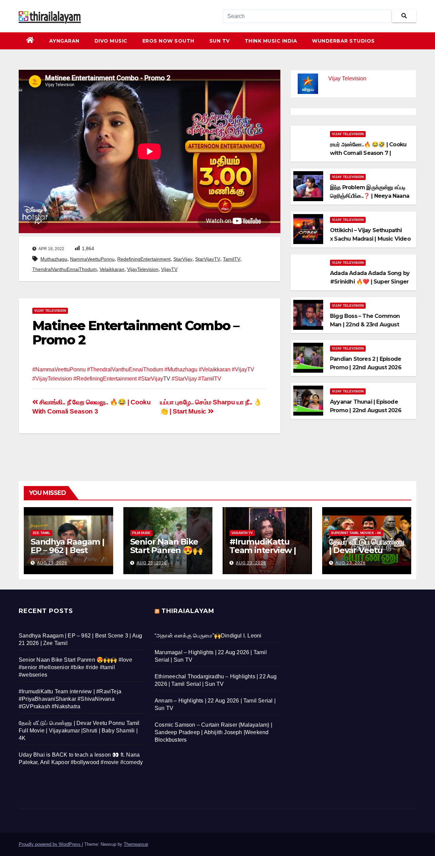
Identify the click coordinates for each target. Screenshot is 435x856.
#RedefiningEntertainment (105, 379)
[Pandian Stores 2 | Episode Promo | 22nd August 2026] (308, 357)
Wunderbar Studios (343, 41)
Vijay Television (50, 310)
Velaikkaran (112, 269)
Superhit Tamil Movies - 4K (356, 533)
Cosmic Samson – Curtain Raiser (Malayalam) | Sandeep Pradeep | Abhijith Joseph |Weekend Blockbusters (213, 732)
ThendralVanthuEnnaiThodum (64, 269)
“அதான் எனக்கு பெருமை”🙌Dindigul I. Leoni (208, 636)
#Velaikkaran (214, 369)
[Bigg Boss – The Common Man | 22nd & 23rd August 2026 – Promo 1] (308, 314)
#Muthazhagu (180, 369)
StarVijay (182, 259)
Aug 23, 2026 (52, 563)
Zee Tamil (41, 533)
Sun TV (219, 41)
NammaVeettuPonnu (92, 259)
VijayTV (169, 269)
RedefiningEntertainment (144, 259)
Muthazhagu (53, 259)
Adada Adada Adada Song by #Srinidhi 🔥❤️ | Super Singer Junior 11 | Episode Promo (370, 281)
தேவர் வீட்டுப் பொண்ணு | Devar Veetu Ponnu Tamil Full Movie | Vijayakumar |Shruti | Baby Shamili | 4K (79, 730)
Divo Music (110, 41)
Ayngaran (64, 41)
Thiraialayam (187, 611)
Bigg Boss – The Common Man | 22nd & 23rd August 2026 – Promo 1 (365, 324)
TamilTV (231, 259)
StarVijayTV (207, 259)
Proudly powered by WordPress (50, 844)
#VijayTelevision (52, 379)
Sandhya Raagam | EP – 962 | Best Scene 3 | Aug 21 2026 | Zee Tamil (67, 554)
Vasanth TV (242, 533)
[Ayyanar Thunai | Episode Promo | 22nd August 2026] (308, 400)
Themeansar (136, 844)
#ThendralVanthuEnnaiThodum (125, 369)
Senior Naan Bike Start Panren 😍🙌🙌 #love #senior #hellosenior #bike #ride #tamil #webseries (75, 667)
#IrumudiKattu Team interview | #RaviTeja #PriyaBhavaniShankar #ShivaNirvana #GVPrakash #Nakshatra (70, 699)
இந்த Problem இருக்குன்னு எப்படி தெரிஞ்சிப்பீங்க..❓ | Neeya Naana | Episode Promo (369, 196)
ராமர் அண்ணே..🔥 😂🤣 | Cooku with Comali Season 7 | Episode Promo (368, 153)
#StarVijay (150, 379)
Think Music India (271, 41)
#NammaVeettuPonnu (59, 369)
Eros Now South (168, 41)
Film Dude (141, 533)
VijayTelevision (142, 269)
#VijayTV (243, 369)
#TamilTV (209, 379)
